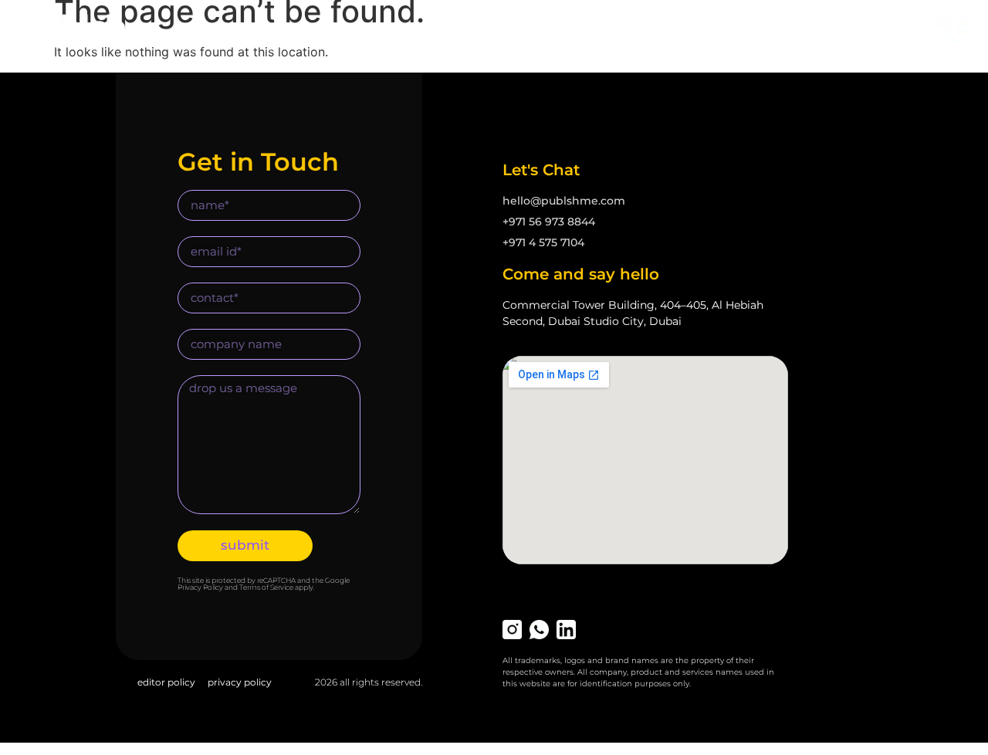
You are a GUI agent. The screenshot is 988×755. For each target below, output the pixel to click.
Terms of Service (266, 587)
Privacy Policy (200, 587)
